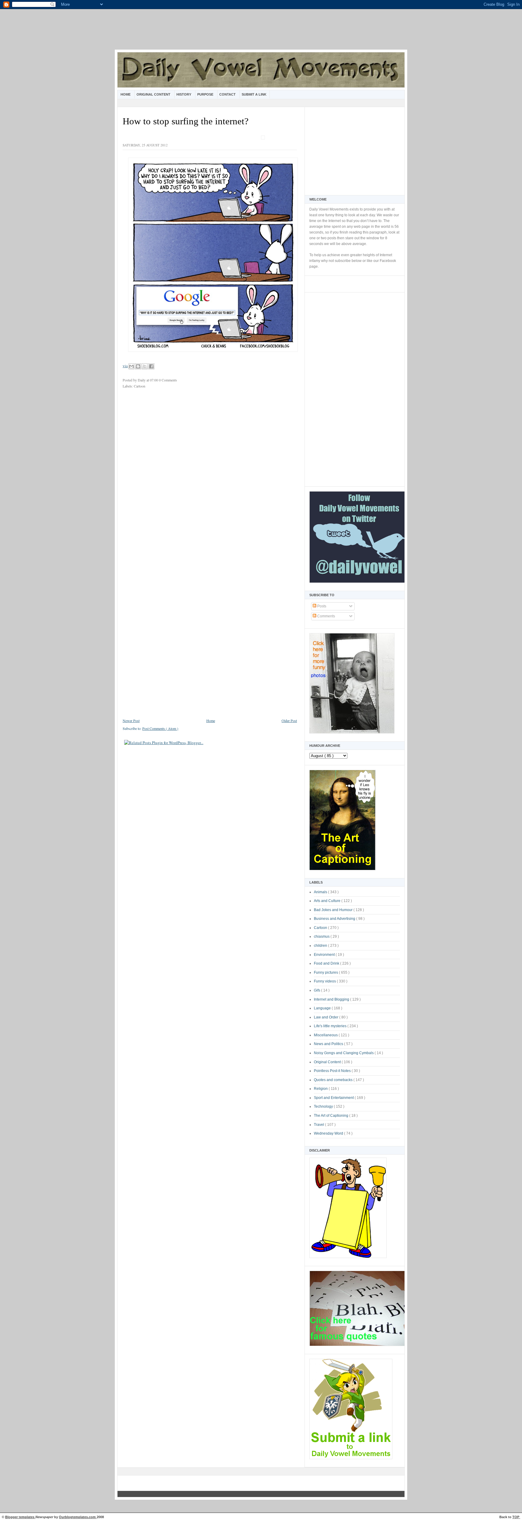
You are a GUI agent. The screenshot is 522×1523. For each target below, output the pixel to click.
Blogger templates (20, 1517)
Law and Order (326, 1017)
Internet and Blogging (332, 999)
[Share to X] (145, 366)
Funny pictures (326, 972)
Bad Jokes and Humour (333, 910)
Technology (324, 1106)
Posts (321, 606)
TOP (516, 1517)
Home (126, 94)
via (125, 365)
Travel (319, 1125)
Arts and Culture (327, 901)
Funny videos (325, 981)
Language (323, 1008)
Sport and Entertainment (334, 1098)
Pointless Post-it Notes (333, 1071)
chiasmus (322, 936)
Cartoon (321, 928)
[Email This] (131, 366)
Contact (228, 94)
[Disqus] (210, 473)
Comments (325, 616)
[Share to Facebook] (151, 366)
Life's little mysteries (330, 1026)
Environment (325, 955)
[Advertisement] (261, 33)
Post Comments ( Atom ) (160, 728)
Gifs (317, 990)
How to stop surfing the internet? (186, 121)
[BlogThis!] (138, 366)
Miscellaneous (326, 1035)
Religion (321, 1089)
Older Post (289, 720)
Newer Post (131, 720)
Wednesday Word (329, 1133)
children (321, 945)
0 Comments (168, 379)
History (184, 94)
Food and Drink (327, 963)
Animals (321, 892)
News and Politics (329, 1044)
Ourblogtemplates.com (78, 1517)
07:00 (154, 379)
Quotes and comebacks (333, 1080)
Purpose (205, 94)
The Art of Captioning (331, 1115)
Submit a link (254, 94)
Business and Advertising (335, 919)
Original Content (154, 94)
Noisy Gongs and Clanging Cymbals (344, 1053)
